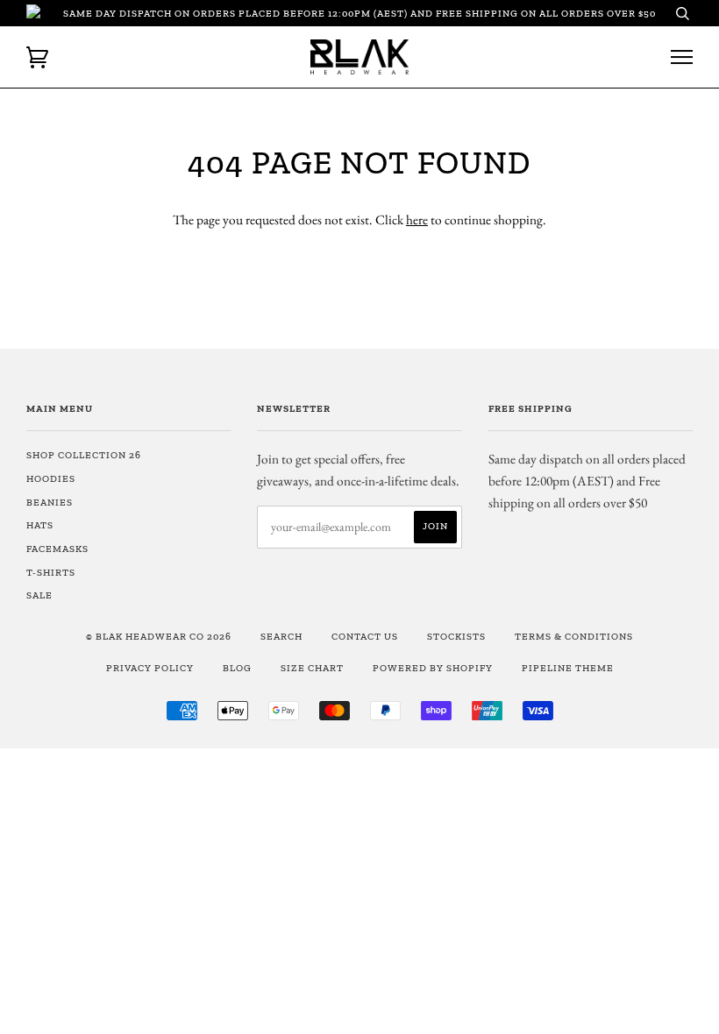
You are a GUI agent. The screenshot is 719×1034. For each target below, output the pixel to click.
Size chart (312, 668)
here (417, 219)
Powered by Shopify (433, 668)
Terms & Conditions (574, 636)
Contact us (364, 636)
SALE (39, 595)
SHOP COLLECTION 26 (83, 455)
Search (281, 636)
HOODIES (50, 478)
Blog (237, 668)
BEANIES (49, 502)
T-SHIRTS (50, 572)
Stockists (456, 636)
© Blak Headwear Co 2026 (158, 636)
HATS (39, 525)
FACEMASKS (57, 548)
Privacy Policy (150, 668)
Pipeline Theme (568, 668)
